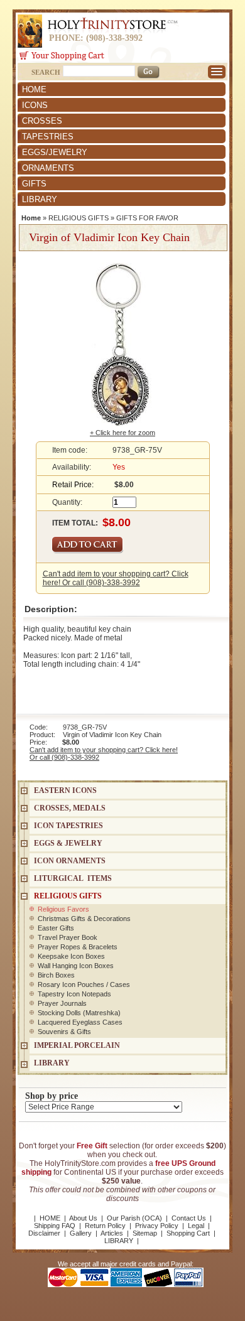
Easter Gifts (56, 928)
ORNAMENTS (48, 168)
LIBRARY (39, 199)
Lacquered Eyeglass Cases (80, 1022)
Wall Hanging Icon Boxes (76, 965)
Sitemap (145, 1233)
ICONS (35, 105)
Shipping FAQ (54, 1225)
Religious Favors (63, 909)
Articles (112, 1233)
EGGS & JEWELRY (68, 843)
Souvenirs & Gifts (64, 1031)
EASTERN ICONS (65, 790)
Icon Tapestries (68, 825)
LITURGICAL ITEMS (73, 878)
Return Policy (105, 1225)
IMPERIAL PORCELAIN (77, 1045)
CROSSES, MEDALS (70, 808)
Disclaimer (44, 1233)
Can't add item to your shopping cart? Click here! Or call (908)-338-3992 (115, 578)
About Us (83, 1218)
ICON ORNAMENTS (70, 860)
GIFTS (34, 183)
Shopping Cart (188, 1233)
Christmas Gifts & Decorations (84, 918)
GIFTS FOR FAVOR (147, 218)
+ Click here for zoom (122, 432)
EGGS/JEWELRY (54, 152)
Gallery (81, 1233)
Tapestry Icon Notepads (74, 994)
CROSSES (42, 121)
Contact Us (189, 1218)
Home (31, 218)
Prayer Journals (62, 1003)
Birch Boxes (56, 975)
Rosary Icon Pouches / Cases (84, 984)
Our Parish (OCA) (134, 1218)
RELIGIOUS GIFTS (78, 218)
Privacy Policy (156, 1225)
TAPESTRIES (48, 136)
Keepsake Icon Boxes (71, 956)
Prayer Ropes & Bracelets (77, 947)
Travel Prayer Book (67, 937)
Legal (196, 1225)
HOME (34, 89)
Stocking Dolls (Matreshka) (79, 1012)
